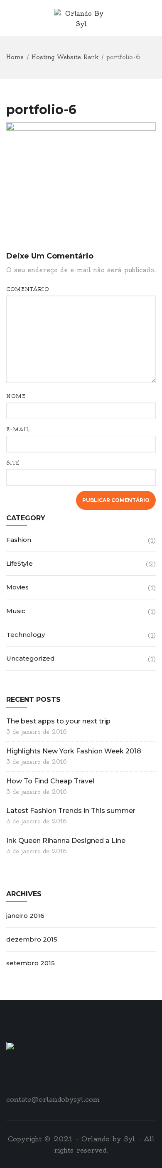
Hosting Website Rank (65, 57)
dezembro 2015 (31, 939)
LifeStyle (19, 563)
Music (15, 611)
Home (15, 57)
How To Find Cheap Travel (50, 781)
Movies (17, 587)
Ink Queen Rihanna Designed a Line (65, 841)
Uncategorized (30, 658)
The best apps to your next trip (58, 721)
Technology (25, 635)
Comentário (27, 289)
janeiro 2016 (25, 915)
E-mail (18, 429)
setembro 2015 (30, 963)
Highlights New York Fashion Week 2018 (73, 751)
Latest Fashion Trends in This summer (70, 811)
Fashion (18, 540)
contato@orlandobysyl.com (53, 1099)
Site (13, 463)
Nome (16, 396)
